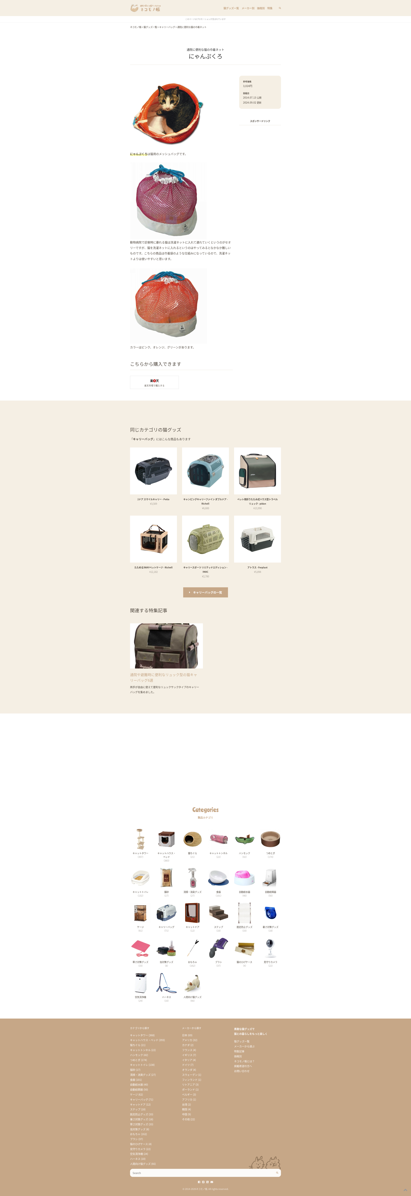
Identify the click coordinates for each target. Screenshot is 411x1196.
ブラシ (134, 1139)
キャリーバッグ (139, 1099)
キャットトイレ (139, 1065)
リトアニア (188, 1084)
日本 (184, 1035)
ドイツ (186, 1065)
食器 (132, 1080)
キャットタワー (139, 1035)
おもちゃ (135, 1134)
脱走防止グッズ (139, 1114)
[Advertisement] (260, 176)
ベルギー (187, 1094)
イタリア (187, 1060)
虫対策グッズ (137, 1129)
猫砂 (132, 1070)
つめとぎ (135, 1060)
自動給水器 (136, 1084)
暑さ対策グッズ (139, 1119)
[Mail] (211, 1182)
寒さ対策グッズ (139, 1124)
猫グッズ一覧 (231, 8)
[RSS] (207, 1182)
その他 (186, 1119)
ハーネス (135, 1159)
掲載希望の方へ (243, 1066)
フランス (187, 1050)
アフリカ (187, 1099)
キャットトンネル (140, 1050)
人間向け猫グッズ (140, 1164)
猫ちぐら (135, 1045)
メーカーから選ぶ (244, 1046)
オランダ (187, 1070)
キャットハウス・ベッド (144, 1040)
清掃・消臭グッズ (140, 1075)
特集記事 (239, 1051)
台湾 (184, 1104)
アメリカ (187, 1040)
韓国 (184, 1109)
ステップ (135, 1109)
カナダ (186, 1045)
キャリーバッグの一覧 (207, 592)
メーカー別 (248, 8)
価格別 (261, 8)
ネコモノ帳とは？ (244, 1061)
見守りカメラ (137, 1149)
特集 (269, 8)
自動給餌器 (136, 1089)
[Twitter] (203, 1182)
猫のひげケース (139, 1144)
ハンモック (136, 1055)
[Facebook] (199, 1182)
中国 (184, 1114)
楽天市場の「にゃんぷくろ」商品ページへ (154, 382)
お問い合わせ (241, 1071)
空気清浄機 (136, 1154)
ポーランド (188, 1089)
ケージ (134, 1094)
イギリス (187, 1055)
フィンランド (189, 1080)
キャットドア (137, 1104)
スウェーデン (189, 1075)
